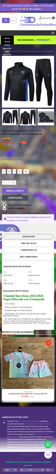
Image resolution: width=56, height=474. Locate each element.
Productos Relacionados (18, 332)
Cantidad (5, 178)
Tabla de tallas (28, 243)
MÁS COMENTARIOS (29, 257)
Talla (5, 164)
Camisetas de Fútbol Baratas (29, 421)
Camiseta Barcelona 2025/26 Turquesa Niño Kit (28, 394)
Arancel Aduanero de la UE (35, 217)
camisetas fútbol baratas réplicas (37, 424)
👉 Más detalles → (34, 9)
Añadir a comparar (16, 209)
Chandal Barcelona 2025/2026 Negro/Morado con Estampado (27, 51)
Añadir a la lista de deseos (19, 205)
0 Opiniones (16, 139)
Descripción (29, 237)
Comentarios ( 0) (29, 250)
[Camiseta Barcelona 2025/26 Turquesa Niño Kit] (28, 363)
